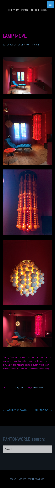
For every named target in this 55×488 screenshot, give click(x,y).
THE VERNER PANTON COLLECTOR (27, 10)
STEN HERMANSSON (36, 479)
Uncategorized (18, 387)
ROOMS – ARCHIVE (18, 479)
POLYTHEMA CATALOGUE (15, 409)
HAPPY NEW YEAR (43, 409)
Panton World (33, 45)
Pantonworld (38, 387)
